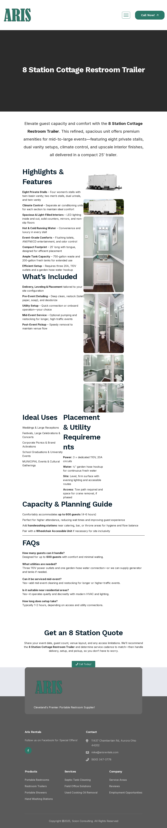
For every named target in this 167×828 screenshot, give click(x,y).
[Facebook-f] (28, 750)
